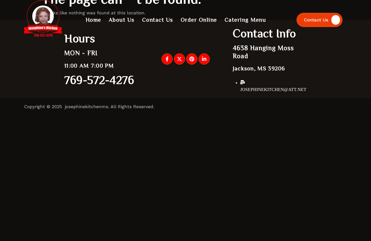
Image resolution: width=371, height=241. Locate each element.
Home (93, 19)
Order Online (199, 19)
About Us (122, 19)
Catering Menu (245, 19)
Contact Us (157, 19)
